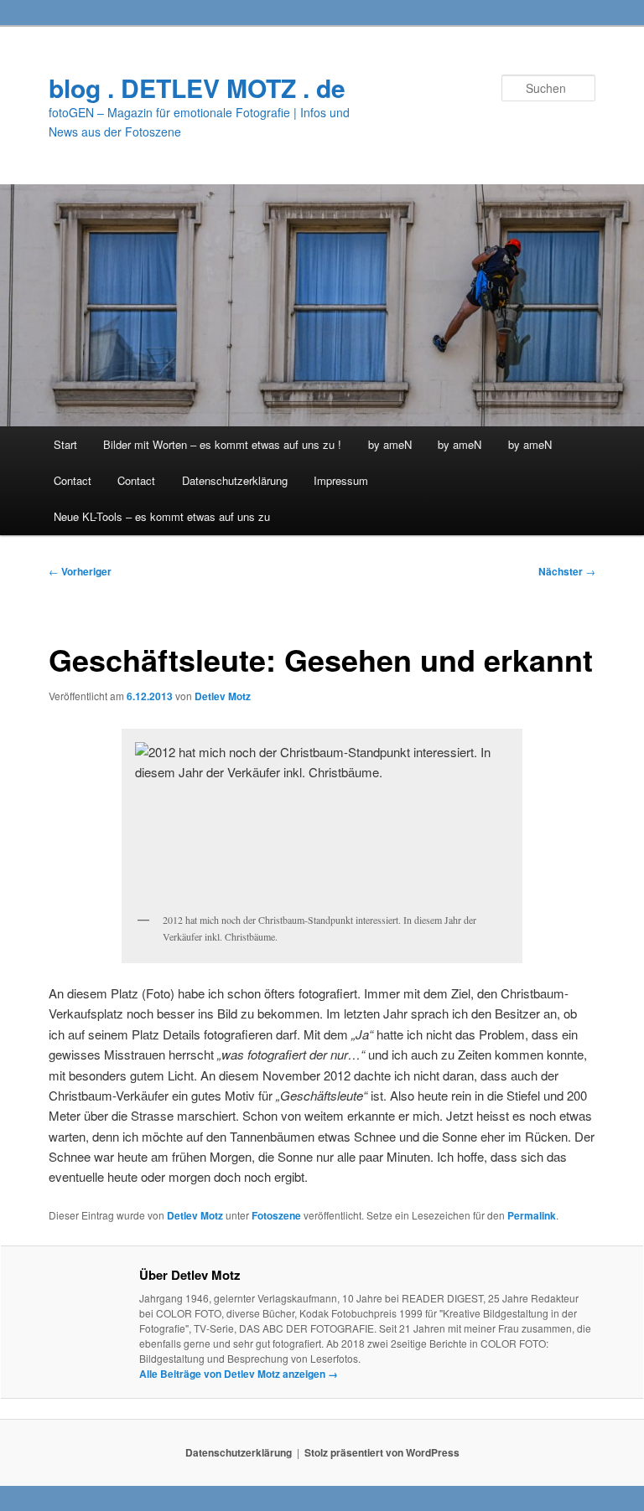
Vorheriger (80, 571)
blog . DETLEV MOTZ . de (197, 88)
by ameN (390, 444)
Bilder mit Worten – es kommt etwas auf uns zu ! (222, 444)
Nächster (566, 571)
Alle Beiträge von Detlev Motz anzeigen (238, 1373)
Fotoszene (276, 1215)
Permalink (531, 1215)
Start (65, 444)
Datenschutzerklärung (235, 480)
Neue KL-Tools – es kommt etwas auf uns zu (162, 516)
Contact (72, 480)
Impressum (341, 480)
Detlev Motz (223, 696)
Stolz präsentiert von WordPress (382, 1452)
